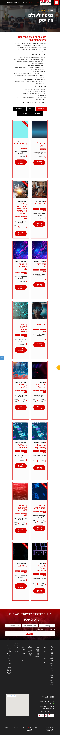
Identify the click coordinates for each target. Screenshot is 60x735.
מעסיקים (51, 680)
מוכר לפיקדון (42, 149)
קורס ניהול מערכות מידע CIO (21, 266)
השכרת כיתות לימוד (9, 662)
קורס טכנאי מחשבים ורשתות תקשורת (22, 328)
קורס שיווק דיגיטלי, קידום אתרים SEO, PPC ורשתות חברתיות (21, 208)
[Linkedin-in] (42, 715)
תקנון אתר (9, 655)
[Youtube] (39, 715)
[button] (3, 2)
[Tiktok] (52, 715)
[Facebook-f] (49, 715)
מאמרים (9, 665)
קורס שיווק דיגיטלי (30, 648)
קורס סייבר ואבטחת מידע (40, 506)
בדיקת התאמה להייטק (51, 667)
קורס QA (37, 647)
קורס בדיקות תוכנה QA (40, 386)
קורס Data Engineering (40, 446)
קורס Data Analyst (23, 651)
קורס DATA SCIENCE (22, 446)
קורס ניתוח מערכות (41, 265)
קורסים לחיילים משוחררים (51, 662)
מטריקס (27, 727)
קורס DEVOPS (40, 203)
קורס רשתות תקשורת (44, 653)
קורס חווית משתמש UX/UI (30, 654)
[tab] (41, 109)
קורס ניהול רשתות (41, 144)
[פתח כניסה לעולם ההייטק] (29, 2)
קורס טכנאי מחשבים (44, 649)
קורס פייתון (37, 656)
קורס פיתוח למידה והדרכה (16, 649)
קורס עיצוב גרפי (20, 143)
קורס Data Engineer (23, 659)
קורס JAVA (41, 324)
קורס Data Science (23, 655)
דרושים (9, 667)
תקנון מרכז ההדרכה (9, 651)
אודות (9, 648)
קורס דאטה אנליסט (22, 386)
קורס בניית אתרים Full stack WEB (22, 508)
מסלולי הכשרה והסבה (52, 654)
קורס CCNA (22, 565)
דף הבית (51, 10)
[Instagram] (46, 715)
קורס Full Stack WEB (37, 650)
